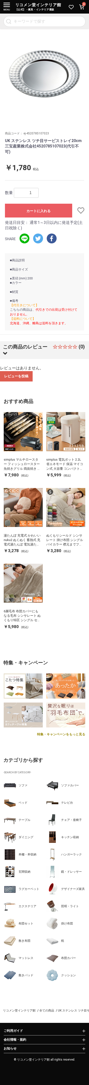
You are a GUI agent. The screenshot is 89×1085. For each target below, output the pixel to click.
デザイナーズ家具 (73, 889)
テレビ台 (67, 802)
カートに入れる (38, 211)
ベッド (23, 802)
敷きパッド (26, 975)
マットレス (26, 958)
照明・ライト (70, 906)
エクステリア (27, 906)
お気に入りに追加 (78, 210)
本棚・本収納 (27, 854)
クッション (68, 975)
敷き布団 (24, 940)
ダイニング (26, 837)
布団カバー (68, 958)
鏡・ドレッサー (71, 871)
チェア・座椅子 (71, 820)
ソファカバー (70, 785)
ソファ (23, 785)
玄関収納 (24, 871)
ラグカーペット (29, 889)
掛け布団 (67, 923)
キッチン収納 (70, 837)
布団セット (26, 923)
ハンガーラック (71, 854)
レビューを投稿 (16, 376)
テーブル (24, 820)
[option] (44, 73)
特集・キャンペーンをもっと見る (61, 734)
